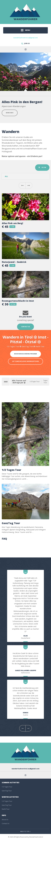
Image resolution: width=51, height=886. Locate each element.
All (6, 177)
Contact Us (5, 824)
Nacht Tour (5, 810)
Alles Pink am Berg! (12, 224)
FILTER (43, 168)
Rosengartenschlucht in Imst (18, 302)
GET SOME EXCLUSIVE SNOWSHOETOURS (25, 362)
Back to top (25, 832)
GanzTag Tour (11, 524)
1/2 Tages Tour (11, 470)
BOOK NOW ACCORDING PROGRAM (25, 355)
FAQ (4, 539)
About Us (5, 821)
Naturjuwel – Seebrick (14, 263)
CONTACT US (25, 327)
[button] (22, 186)
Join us (27, 43)
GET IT (8, 116)
